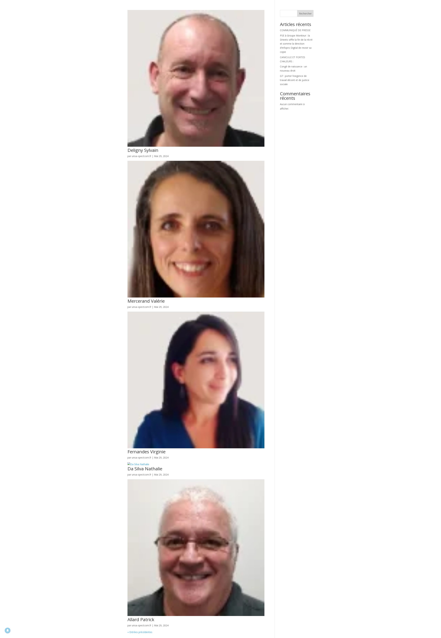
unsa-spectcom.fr (141, 156)
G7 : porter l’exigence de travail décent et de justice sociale (294, 80)
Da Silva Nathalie (144, 469)
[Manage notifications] (7, 630)
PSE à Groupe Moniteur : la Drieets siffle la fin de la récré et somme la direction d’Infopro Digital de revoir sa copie (296, 43)
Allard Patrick (140, 619)
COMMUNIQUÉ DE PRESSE (295, 30)
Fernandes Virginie (146, 451)
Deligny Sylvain (142, 150)
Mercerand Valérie (146, 301)
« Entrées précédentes (139, 632)
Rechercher (305, 13)
